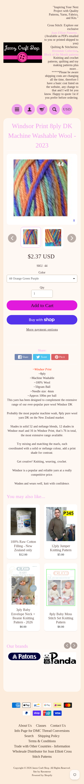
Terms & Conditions (42, 741)
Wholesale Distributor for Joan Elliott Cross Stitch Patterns (42, 754)
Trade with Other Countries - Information (42, 746)
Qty (42, 287)
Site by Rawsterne (42, 771)
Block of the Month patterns (61, 54)
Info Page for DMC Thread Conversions (42, 731)
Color (42, 272)
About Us (25, 725)
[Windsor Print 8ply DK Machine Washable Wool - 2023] (31, 237)
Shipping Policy (49, 736)
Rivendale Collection (65, 51)
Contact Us (58, 725)
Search (29, 736)
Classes (41, 725)
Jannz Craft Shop (40, 768)
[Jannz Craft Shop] (22, 52)
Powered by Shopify (42, 775)
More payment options (42, 329)
